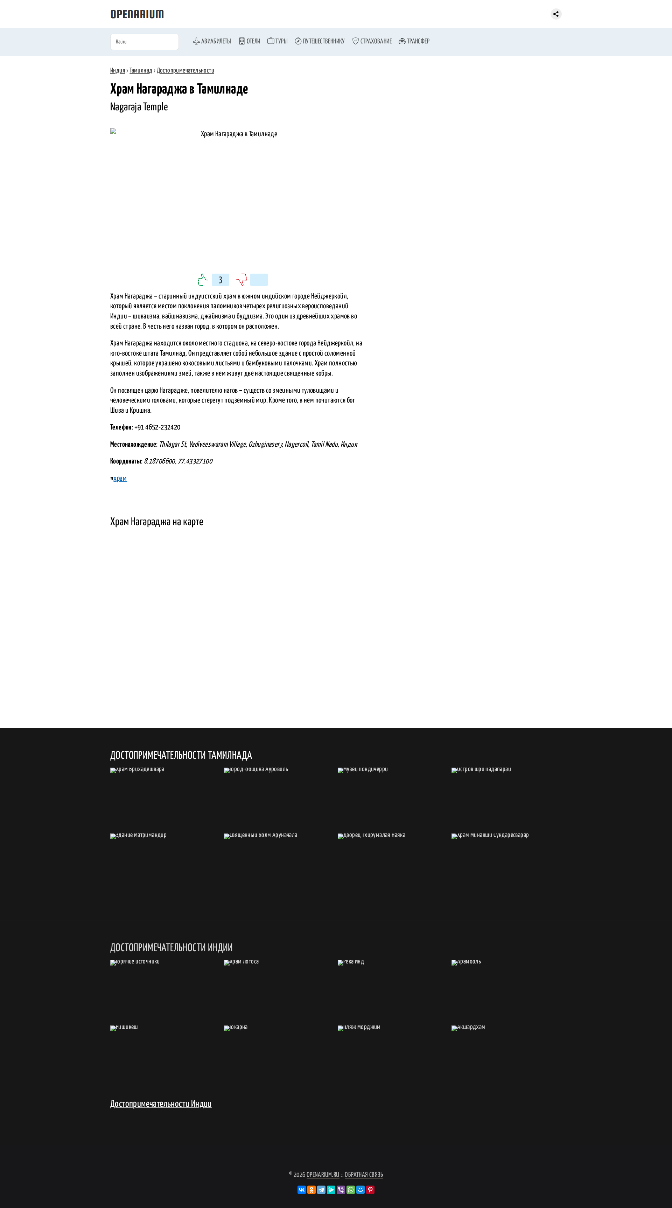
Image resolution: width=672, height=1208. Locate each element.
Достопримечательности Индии (161, 1104)
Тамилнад (141, 70)
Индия (117, 70)
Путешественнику (323, 41)
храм (120, 478)
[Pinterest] (370, 1190)
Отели (252, 41)
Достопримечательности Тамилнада (181, 755)
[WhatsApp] (350, 1190)
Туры (281, 41)
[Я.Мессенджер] (331, 1190)
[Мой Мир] (360, 1190)
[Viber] (341, 1190)
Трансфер (417, 41)
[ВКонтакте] (302, 1190)
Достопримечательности (185, 70)
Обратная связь (364, 1175)
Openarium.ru (323, 1175)
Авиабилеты (215, 41)
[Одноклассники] (311, 1190)
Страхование (375, 41)
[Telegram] (321, 1190)
